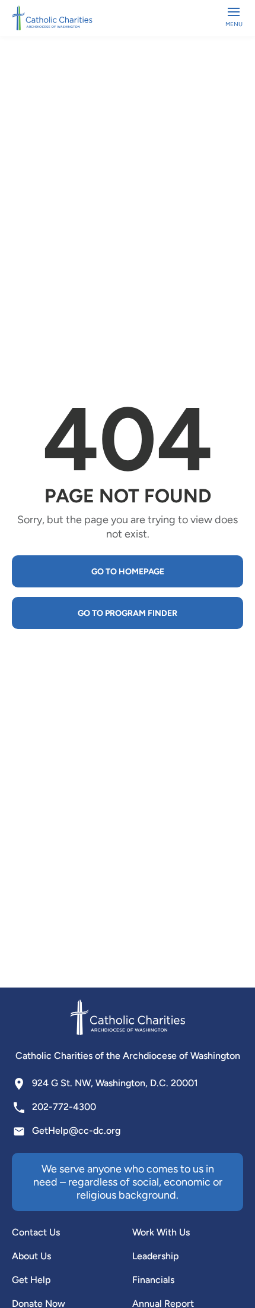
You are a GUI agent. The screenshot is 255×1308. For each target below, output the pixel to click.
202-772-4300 (64, 1106)
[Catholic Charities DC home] (52, 17)
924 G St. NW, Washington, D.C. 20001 (115, 1083)
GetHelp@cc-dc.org (76, 1130)
